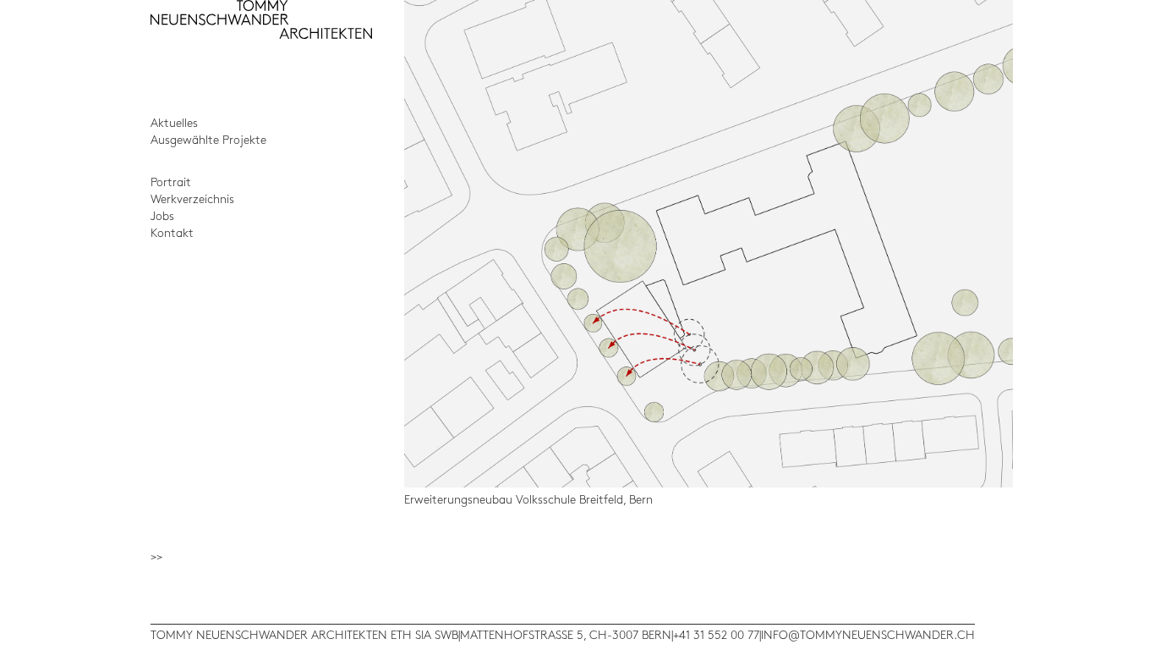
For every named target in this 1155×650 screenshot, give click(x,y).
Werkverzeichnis (192, 199)
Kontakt (172, 233)
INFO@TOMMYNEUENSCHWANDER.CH (868, 635)
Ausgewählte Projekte (208, 140)
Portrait (171, 182)
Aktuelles (174, 123)
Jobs (162, 216)
